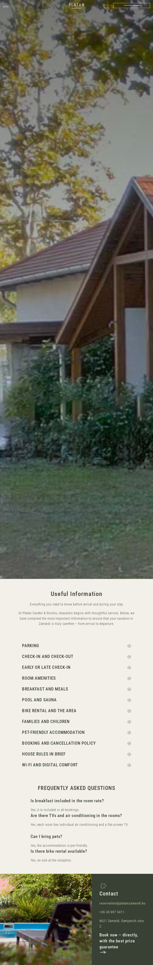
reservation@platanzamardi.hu (122, 903)
